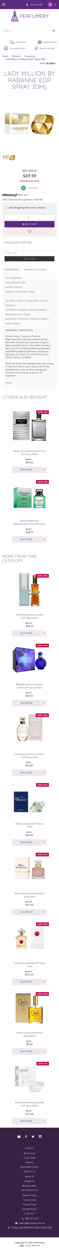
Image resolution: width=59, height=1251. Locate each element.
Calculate (30, 258)
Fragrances (29, 56)
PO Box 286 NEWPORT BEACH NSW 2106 (31, 1227)
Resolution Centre (29, 1167)
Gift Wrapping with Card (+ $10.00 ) (27, 207)
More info (22, 195)
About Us (29, 1176)
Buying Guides (29, 1185)
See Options (26, 470)
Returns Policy (30, 1195)
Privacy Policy (29, 1204)
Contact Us (29, 1181)
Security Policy (29, 1209)
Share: (43, 63)
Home (5, 56)
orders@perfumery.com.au (32, 1223)
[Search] (54, 30)
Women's (16, 56)
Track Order (29, 1157)
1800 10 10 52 (31, 1218)
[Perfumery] (29, 16)
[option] (29, 123)
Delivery (29, 1162)
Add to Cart (30, 224)
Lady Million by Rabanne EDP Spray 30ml (25, 59)
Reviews (29, 269)
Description (12, 269)
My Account (36, 4)
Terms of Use (29, 1200)
